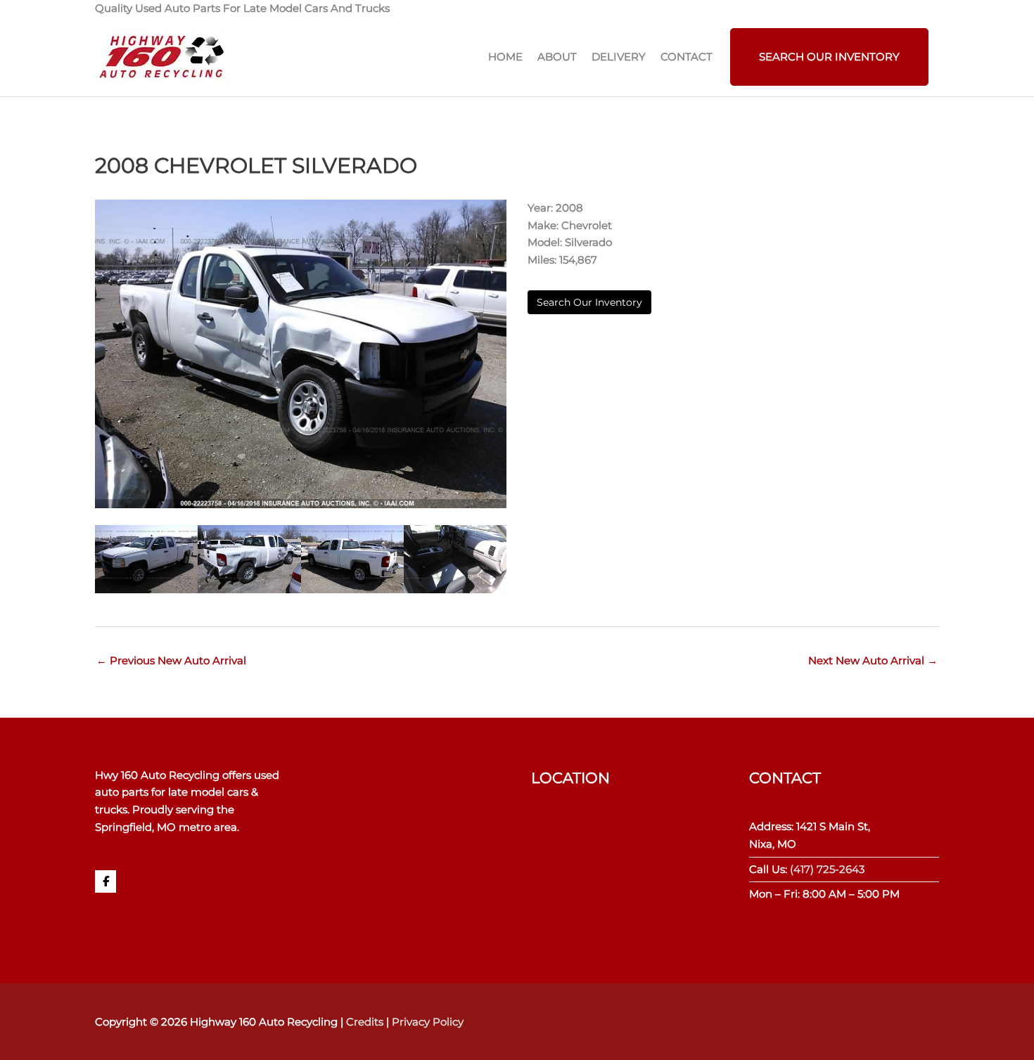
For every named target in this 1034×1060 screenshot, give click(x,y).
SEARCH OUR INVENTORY (829, 56)
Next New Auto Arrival (873, 660)
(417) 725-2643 (827, 869)
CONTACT (686, 56)
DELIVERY (619, 56)
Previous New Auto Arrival (171, 660)
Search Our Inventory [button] (589, 302)
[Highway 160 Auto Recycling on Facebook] (105, 881)
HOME (505, 56)
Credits (364, 1021)
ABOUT (557, 56)
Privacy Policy (428, 1021)
